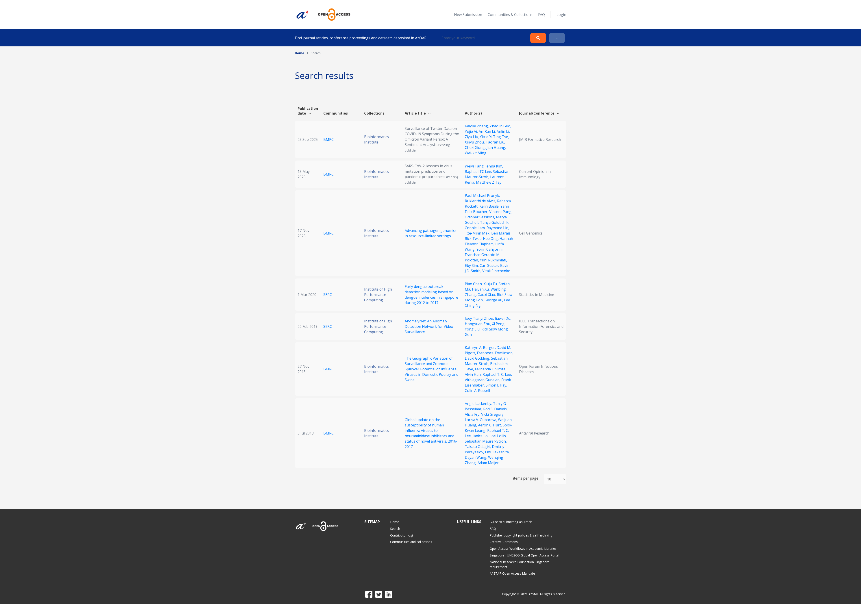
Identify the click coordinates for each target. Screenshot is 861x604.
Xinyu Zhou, (475, 142)
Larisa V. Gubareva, (481, 419)
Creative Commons (504, 542)
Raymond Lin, (498, 227)
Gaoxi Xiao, (487, 294)
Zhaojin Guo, (500, 126)
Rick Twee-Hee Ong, (482, 238)
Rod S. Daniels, (495, 408)
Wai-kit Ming (475, 152)
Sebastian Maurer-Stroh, (486, 441)
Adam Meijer (488, 462)
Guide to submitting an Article (511, 522)
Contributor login (402, 535)
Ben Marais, (501, 233)
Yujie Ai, (472, 131)
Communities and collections (411, 542)
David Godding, (478, 358)
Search (395, 528)
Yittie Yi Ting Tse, (494, 136)
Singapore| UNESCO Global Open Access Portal (524, 555)
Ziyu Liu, (472, 136)
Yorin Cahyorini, (489, 249)
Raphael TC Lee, (479, 171)
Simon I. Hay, (496, 385)
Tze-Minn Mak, (478, 233)
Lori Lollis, (498, 435)
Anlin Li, (503, 131)
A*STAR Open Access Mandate (512, 573)
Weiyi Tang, (475, 166)
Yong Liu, (473, 329)
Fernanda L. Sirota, (490, 369)
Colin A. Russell (477, 390)
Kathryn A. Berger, (481, 347)
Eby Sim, (472, 265)
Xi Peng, (498, 323)
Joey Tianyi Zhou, (480, 318)
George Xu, (494, 300)
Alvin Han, (474, 374)
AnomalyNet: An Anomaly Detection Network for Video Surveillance (429, 326)
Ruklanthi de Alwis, (481, 200)
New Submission (468, 14)
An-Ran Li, (488, 131)
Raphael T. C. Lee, (497, 374)
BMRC (328, 139)
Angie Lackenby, (479, 403)
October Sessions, (480, 217)
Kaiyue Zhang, (477, 126)
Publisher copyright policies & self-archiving (521, 535)
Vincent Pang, (500, 211)
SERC (327, 294)
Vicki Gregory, (492, 414)
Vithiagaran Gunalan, (483, 379)
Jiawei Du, (503, 318)
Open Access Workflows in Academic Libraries (523, 548)
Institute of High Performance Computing (378, 294)
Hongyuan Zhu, (478, 323)
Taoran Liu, (495, 142)
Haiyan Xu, (481, 289)
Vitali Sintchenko (496, 270)
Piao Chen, (474, 283)
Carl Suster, (490, 265)
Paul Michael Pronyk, (482, 195)
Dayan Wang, (476, 457)
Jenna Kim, (494, 166)
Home (299, 53)
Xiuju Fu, (491, 283)
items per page (525, 478)
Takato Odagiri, (478, 446)
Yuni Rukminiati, (493, 260)
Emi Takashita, (497, 452)
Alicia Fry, (473, 414)
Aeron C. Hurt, (490, 425)
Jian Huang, (496, 147)
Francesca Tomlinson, (495, 352)
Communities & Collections (510, 14)
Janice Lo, (481, 435)
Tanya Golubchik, (494, 222)
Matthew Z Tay (488, 182)
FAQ (541, 14)
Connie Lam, (476, 227)
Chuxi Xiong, (476, 147)
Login (561, 14)
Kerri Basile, (489, 206)
